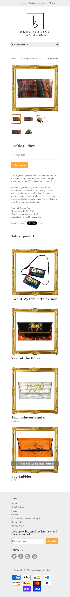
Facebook (20, 556)
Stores (14, 510)
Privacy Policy (17, 525)
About (14, 503)
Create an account (38, 3)
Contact (14, 514)
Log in (23, 3)
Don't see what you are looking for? (26, 518)
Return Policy (17, 521)
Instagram (27, 556)
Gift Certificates (18, 507)
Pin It (41, 222)
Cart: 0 (55, 3)
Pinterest (34, 556)
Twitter (14, 556)
